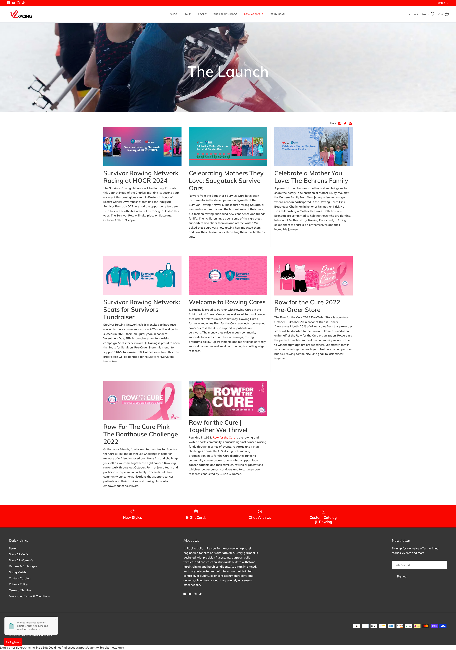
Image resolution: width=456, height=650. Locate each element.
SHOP (173, 14)
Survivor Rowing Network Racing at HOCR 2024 (140, 176)
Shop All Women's (21, 560)
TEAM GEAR (278, 14)
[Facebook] (8, 2)
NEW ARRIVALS (253, 14)
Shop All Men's (18, 554)
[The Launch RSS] (350, 123)
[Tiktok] (23, 2)
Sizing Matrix (17, 572)
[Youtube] (13, 2)
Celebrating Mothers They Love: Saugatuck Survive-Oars (226, 180)
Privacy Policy (18, 584)
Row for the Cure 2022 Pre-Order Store (307, 305)
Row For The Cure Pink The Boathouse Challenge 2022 (140, 434)
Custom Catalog (19, 578)
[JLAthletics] (21, 14)
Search (13, 548)
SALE (187, 14)
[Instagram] (18, 2)
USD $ (441, 3)
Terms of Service (20, 590)
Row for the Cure (224, 437)
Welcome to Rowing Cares (227, 302)
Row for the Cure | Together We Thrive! (218, 426)
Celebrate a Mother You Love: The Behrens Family (311, 176)
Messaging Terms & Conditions (29, 596)
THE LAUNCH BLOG (225, 14)
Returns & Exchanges (23, 566)
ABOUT (202, 14)
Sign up (401, 576)
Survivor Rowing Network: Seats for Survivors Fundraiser (141, 309)
